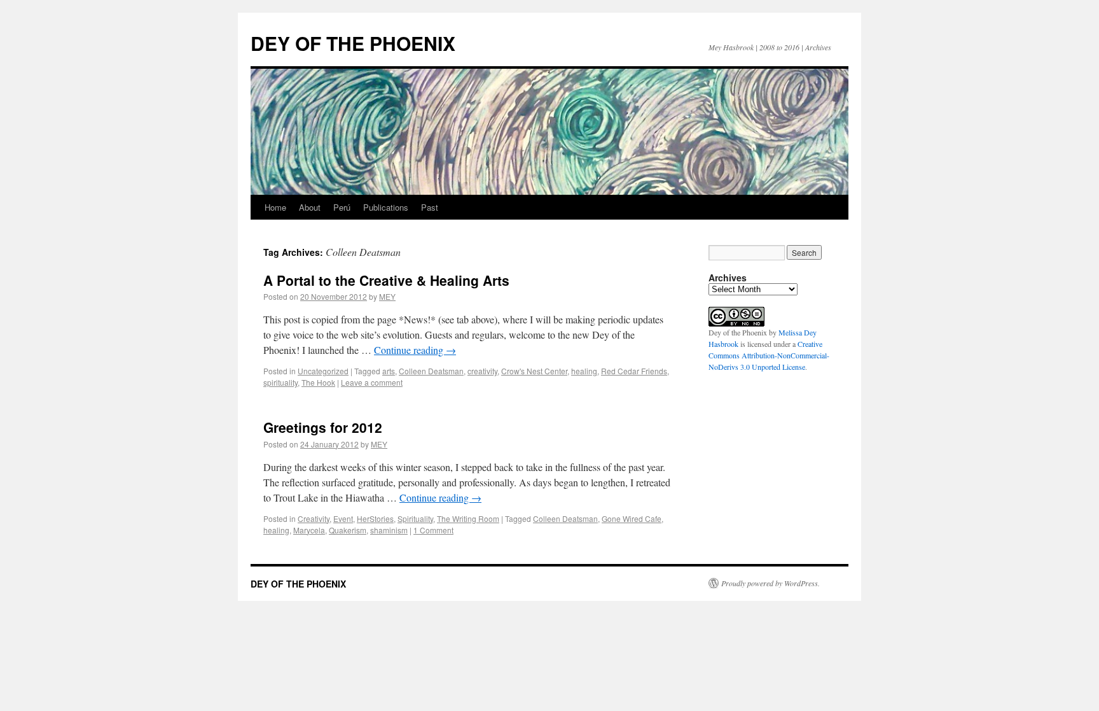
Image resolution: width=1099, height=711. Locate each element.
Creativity (313, 518)
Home (275, 207)
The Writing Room (468, 518)
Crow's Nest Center (534, 370)
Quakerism (347, 529)
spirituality (280, 382)
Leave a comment (372, 382)
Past (429, 207)
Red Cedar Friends (634, 370)
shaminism (389, 529)
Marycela (309, 529)
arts (388, 370)
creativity (482, 370)
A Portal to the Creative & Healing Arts (386, 280)
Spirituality (415, 518)
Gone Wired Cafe (631, 518)
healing (584, 370)
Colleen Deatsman (431, 370)
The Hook (318, 382)
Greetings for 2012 (322, 427)
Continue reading (415, 349)
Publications (385, 207)
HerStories (375, 518)
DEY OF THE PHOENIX (353, 43)
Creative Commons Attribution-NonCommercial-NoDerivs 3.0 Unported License (768, 355)
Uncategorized (323, 370)
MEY (387, 296)
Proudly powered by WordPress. (770, 583)
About (310, 207)
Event (343, 518)
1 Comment (433, 529)
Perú (341, 207)
